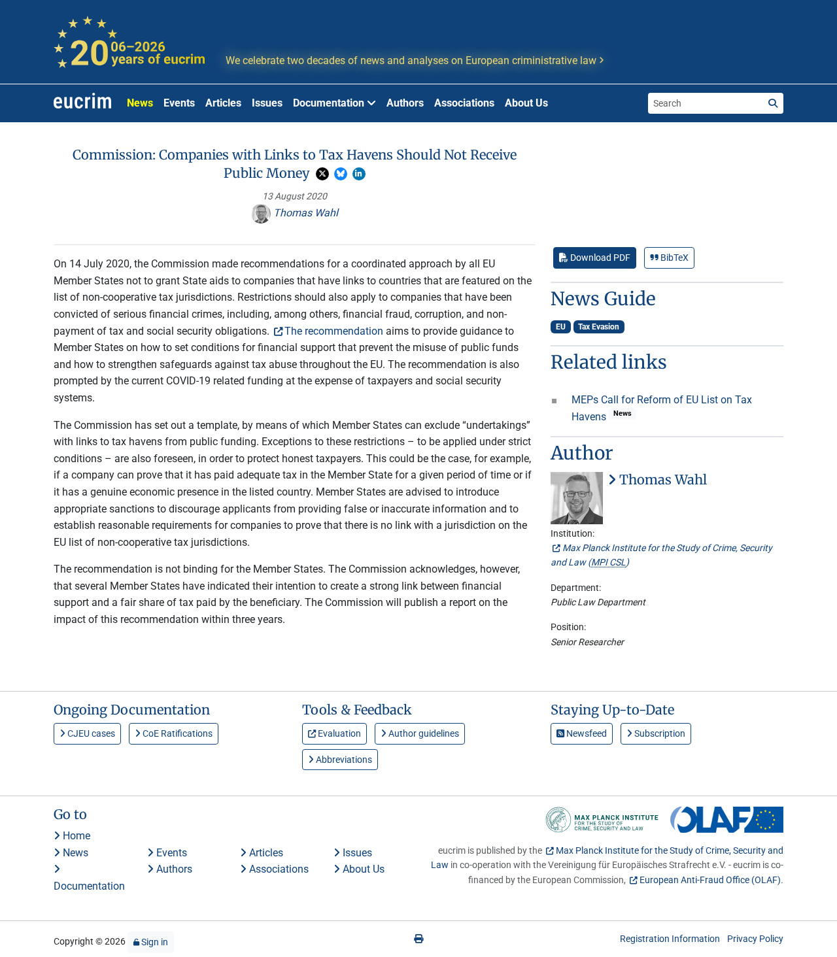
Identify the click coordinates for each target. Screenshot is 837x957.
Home (75, 836)
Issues (267, 103)
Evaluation (338, 733)
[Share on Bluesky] (340, 173)
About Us (526, 103)
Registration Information (670, 938)
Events (179, 103)
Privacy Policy (755, 938)
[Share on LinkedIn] (359, 173)
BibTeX (673, 257)
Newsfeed (585, 733)
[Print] (418, 938)
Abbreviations (343, 759)
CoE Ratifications (177, 733)
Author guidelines (422, 733)
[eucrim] (82, 103)
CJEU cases (90, 733)
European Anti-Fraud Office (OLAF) (710, 880)
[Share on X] (322, 173)
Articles (223, 103)
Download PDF (599, 257)
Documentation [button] (330, 103)
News (140, 103)
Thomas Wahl (304, 213)
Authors (405, 103)
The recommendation (333, 331)
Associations (464, 103)
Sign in (153, 942)
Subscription (658, 733)
